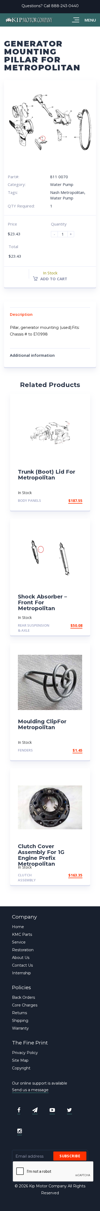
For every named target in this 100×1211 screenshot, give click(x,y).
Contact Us (22, 965)
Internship (21, 973)
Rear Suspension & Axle (33, 628)
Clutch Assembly (27, 877)
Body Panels (29, 500)
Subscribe (69, 1155)
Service (19, 942)
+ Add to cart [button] (67, 500)
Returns (19, 1012)
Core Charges (24, 1005)
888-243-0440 (65, 5)
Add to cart (53, 278)
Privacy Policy (25, 1052)
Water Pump (61, 184)
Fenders (25, 750)
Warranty (20, 1028)
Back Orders (23, 997)
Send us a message (30, 1089)
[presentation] (53, 1171)
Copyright (21, 1068)
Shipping (20, 1020)
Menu (90, 20)
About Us (20, 957)
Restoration (23, 949)
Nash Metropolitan (67, 192)
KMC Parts (22, 934)
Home (18, 926)
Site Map (20, 1060)
